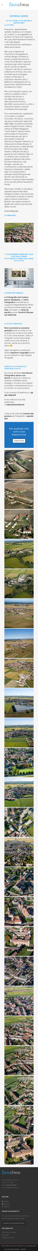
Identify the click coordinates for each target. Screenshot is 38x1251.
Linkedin (6, 1201)
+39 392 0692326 (10, 1185)
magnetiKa (30, 1249)
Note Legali (5, 1234)
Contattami (19, 441)
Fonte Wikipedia (11, 211)
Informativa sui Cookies (9, 1232)
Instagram (6, 1206)
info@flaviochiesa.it (13, 1187)
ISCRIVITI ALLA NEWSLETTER (14, 1223)
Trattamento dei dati (8, 1237)
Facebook (6, 1204)
